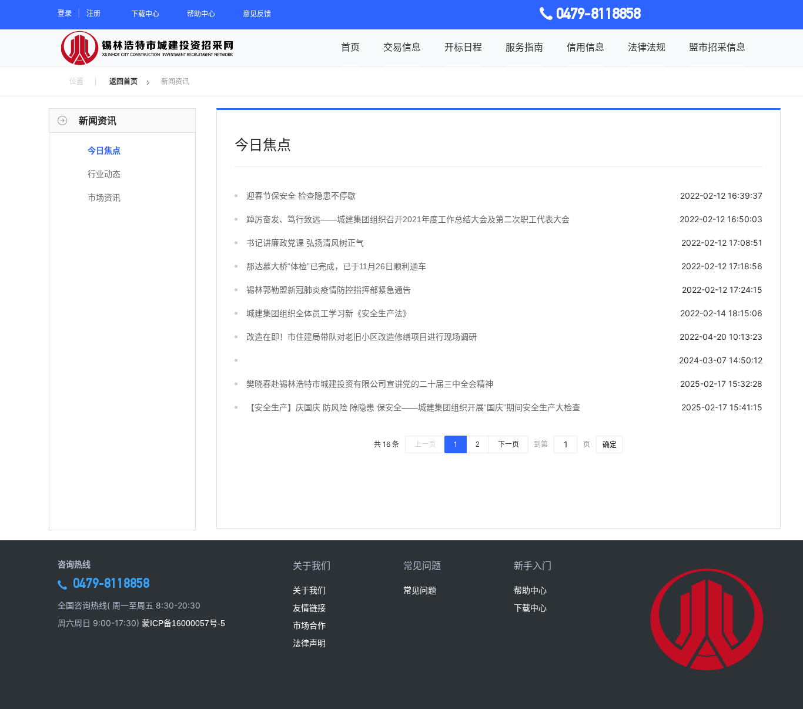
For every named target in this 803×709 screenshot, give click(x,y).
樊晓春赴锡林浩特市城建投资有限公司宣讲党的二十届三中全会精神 (369, 384)
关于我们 (309, 590)
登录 (65, 13)
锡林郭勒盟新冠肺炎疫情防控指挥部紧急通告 (328, 290)
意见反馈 (257, 14)
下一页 (508, 444)
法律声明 (309, 643)
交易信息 (402, 47)
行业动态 (104, 174)
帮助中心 (201, 14)
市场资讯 (104, 197)
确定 (610, 444)
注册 (93, 13)
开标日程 (463, 47)
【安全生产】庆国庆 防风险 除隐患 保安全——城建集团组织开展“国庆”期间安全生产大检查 (413, 407)
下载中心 (145, 14)
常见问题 (419, 590)
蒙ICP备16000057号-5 (183, 623)
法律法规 (646, 47)
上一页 (425, 444)
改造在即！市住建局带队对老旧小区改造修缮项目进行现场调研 (361, 337)
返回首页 (123, 82)
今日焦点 (104, 150)
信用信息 (585, 47)
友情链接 (309, 608)
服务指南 (524, 47)
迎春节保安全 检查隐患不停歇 (301, 195)
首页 (350, 47)
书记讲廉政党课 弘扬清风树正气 (305, 243)
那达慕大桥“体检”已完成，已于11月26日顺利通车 (336, 266)
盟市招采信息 (717, 47)
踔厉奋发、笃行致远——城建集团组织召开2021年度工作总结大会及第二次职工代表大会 (408, 219)
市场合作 (309, 625)
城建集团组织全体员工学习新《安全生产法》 (328, 313)
